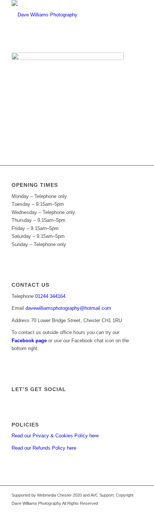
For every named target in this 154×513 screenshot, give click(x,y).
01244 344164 (50, 296)
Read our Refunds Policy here (44, 448)
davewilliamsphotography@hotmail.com (68, 308)
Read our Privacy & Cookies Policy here (55, 435)
